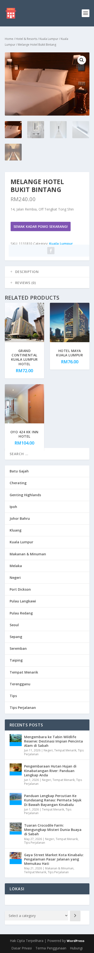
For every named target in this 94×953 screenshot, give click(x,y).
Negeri (15, 577)
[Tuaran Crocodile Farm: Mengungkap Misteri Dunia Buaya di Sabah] (16, 829)
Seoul (14, 625)
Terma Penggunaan (50, 948)
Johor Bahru (20, 518)
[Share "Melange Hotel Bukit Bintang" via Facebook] (50, 250)
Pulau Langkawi (23, 601)
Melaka (16, 565)
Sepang (16, 636)
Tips (13, 695)
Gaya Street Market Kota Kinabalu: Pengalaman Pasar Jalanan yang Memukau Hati (54, 859)
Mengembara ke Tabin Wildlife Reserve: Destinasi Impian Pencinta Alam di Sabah (53, 741)
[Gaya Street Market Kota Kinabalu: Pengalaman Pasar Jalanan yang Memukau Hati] (16, 858)
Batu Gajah (19, 471)
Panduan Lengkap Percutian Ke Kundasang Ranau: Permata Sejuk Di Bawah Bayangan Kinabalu (52, 800)
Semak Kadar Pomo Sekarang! (40, 226)
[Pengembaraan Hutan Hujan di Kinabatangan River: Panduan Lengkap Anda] (16, 769)
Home (9, 39)
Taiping (16, 660)
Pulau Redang (21, 613)
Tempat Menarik (24, 672)
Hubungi (76, 948)
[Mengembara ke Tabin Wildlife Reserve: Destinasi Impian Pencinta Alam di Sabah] (16, 740)
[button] (81, 60)
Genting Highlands (25, 495)
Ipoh (13, 506)
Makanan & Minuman (28, 554)
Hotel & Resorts (26, 39)
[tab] (47, 271)
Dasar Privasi (21, 948)
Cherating (18, 483)
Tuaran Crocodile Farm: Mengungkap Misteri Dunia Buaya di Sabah (52, 829)
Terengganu (20, 684)
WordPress (75, 941)
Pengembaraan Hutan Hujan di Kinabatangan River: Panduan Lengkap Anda (50, 770)
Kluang (15, 530)
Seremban (18, 648)
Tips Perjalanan (23, 707)
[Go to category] (75, 916)
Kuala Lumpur (49, 39)
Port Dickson (20, 589)
